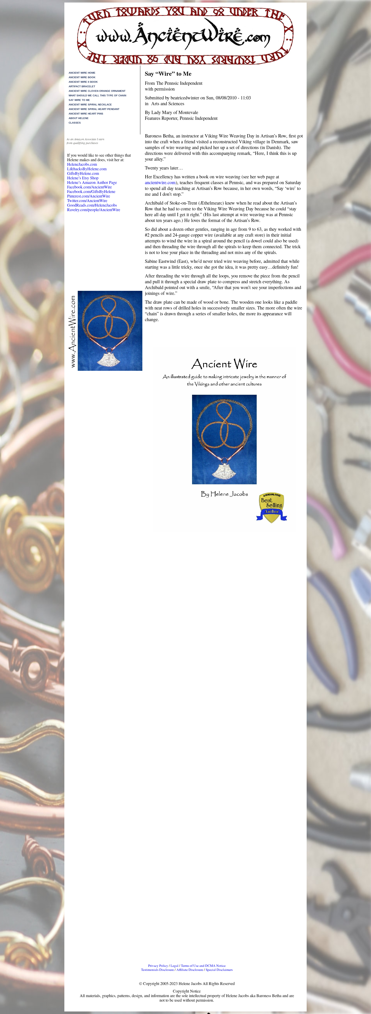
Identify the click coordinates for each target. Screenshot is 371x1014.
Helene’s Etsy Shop (82, 177)
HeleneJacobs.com (82, 164)
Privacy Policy (158, 965)
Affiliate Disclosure (189, 969)
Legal (175, 965)
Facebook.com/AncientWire (89, 186)
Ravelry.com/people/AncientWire (93, 209)
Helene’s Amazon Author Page (92, 182)
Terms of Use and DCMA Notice (203, 965)
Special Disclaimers (219, 969)
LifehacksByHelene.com (87, 168)
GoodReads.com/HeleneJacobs (92, 205)
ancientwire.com (160, 182)
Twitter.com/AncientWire (87, 200)
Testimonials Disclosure (157, 969)
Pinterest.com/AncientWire (88, 196)
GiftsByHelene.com (83, 173)
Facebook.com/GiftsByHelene (91, 191)
